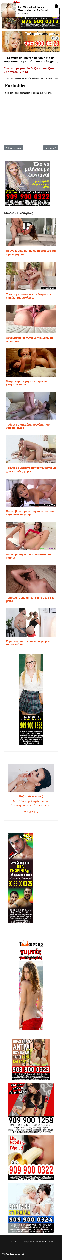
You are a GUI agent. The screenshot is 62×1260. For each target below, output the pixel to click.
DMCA (49, 1241)
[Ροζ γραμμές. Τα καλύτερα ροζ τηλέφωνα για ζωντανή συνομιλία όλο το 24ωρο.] (31, 778)
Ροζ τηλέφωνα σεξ (31, 796)
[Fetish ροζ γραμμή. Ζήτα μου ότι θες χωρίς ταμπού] (31, 1108)
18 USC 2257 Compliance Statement (27, 1241)
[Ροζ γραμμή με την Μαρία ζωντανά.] (31, 1060)
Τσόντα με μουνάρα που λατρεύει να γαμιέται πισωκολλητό (29, 296)
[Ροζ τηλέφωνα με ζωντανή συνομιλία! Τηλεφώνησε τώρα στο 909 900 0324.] (31, 1208)
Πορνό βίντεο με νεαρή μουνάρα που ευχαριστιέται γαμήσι (30, 513)
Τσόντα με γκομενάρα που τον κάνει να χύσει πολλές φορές (31, 469)
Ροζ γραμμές (31, 811)
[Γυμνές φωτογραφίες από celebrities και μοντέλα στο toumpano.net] (31, 985)
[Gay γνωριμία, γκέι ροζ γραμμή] (31, 878)
